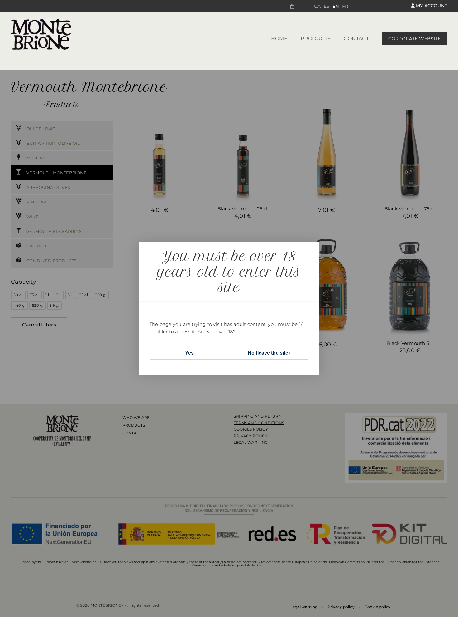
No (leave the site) (269, 352)
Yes (189, 352)
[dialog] (229, 308)
